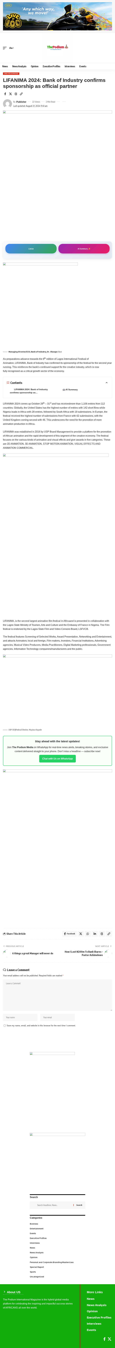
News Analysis (57, 1252)
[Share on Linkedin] (95, 934)
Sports (57, 1271)
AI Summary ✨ (84, 248)
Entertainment (57, 1228)
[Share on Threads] (16, 93)
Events (57, 1233)
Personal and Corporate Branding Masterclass (57, 1262)
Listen (31, 248)
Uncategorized (11, 73)
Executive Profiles (57, 1238)
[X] (109, 1339)
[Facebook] (104, 1339)
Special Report (57, 1267)
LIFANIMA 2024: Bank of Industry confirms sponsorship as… (29, 391)
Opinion (57, 1257)
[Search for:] (54, 1205)
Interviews (57, 1242)
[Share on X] (10, 93)
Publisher (21, 101)
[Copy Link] (21, 93)
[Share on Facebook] (5, 93)
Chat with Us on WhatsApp (57, 758)
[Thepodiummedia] (57, 48)
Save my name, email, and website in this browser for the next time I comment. (41, 1025)
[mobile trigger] (5, 48)
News (57, 1247)
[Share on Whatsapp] (88, 934)
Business (57, 1223)
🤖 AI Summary (70, 389)
